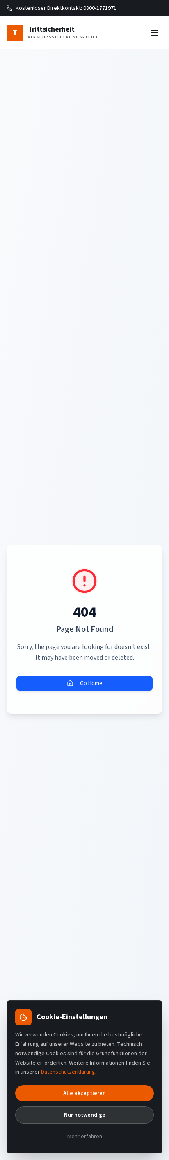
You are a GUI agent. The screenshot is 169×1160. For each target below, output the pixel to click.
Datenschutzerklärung (68, 1072)
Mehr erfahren (84, 1137)
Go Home (91, 683)
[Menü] (154, 33)
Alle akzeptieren (84, 1093)
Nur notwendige (84, 1115)
